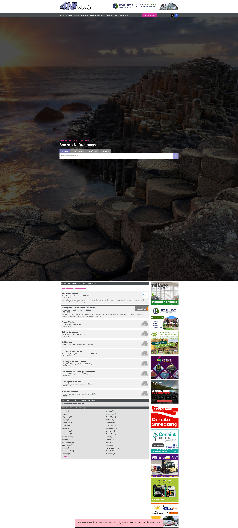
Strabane (109, 454)
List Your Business (149, 15)
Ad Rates (93, 15)
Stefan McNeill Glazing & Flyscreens (78, 371)
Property (76, 15)
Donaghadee (110, 428)
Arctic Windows (69, 322)
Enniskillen (110, 434)
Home (62, 15)
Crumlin (64, 428)
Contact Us (109, 15)
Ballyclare (65, 414)
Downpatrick (66, 431)
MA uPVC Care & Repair (72, 351)
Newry (64, 448)
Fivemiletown (66, 437)
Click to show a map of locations (73, 404)
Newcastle (110, 445)
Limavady (65, 439)
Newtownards (66, 451)
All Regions (65, 456)
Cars (82, 15)
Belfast (108, 420)
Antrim (64, 411)
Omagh (108, 451)
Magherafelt (66, 445)
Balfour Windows (70, 332)
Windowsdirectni (70, 391)
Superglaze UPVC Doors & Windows (78, 307)
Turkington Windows (71, 381)
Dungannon (66, 434)
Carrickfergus (67, 422)
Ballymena (110, 414)
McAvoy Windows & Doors (74, 361)
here (151, 522)
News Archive (124, 15)
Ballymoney (66, 417)
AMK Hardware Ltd (70, 293)
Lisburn (108, 439)
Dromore (109, 431)
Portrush (65, 454)
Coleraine (109, 422)
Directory (69, 15)
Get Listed (100, 15)
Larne (108, 437)
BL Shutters (67, 342)
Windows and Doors (80, 288)
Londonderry (66, 442)
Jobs (86, 15)
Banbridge (110, 417)
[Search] (175, 156)
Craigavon (110, 425)
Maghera (109, 442)
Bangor (64, 420)
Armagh (109, 411)
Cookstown (66, 425)
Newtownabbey (111, 448)
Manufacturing (70, 288)
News (116, 15)
